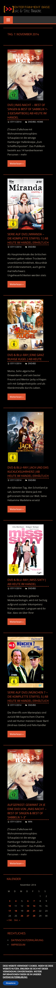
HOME (40, 121)
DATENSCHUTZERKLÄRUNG (27, 940)
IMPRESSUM (18, 944)
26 (22, 915)
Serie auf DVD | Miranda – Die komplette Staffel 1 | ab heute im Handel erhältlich (28, 238)
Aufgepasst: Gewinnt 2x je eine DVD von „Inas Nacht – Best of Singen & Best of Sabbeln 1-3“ (27, 811)
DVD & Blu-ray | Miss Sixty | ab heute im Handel (26, 581)
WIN (30, 821)
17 (10, 910)
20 (28, 910)
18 (16, 910)
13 (28, 905)
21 (34, 910)
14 (34, 905)
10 (10, 905)
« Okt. (9, 920)
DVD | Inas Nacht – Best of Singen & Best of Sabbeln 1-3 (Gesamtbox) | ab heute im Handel (27, 111)
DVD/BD (32, 121)
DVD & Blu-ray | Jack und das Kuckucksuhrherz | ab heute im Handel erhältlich (28, 471)
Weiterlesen (16, 163)
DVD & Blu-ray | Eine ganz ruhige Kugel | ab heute (25, 357)
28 (34, 915)
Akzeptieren (11, 983)
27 (28, 915)
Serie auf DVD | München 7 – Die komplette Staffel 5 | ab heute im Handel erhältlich (28, 696)
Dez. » (17, 920)
